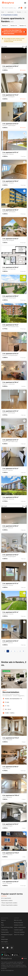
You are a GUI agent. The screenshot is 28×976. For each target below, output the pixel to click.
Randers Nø (23, 25)
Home (2, 12)
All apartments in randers (10, 15)
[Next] (23, 651)
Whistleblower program (6, 934)
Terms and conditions (19, 932)
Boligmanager (4, 939)
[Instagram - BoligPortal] (12, 948)
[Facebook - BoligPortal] (3, 948)
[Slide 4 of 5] (14, 62)
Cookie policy (4, 929)
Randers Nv (14, 25)
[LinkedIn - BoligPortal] (7, 948)
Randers (19, 12)
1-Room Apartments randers (9, 903)
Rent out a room (18, 920)
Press (2, 925)
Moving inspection (18, 922)
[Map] (25, 7)
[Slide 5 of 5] (15, 62)
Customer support (18, 929)
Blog (2, 922)
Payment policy (5, 932)
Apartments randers (6, 900)
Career (2, 937)
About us (3, 920)
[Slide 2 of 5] (13, 62)
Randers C (5, 25)
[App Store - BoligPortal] (15, 955)
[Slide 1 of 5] (12, 62)
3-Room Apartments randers (9, 905)
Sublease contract (18, 925)
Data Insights (4, 941)
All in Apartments (6, 898)
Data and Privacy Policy (7, 927)
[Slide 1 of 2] (13, 263)
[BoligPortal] (8, 2)
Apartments (10, 12)
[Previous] (4, 651)
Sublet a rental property (20, 927)
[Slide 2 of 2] (14, 263)
